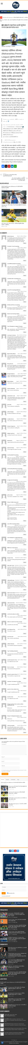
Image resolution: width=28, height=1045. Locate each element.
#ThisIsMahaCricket (8, 128)
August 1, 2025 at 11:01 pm (21, 388)
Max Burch (9, 440)
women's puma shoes (12, 674)
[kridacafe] (14, 5)
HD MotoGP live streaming (13, 304)
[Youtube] (15, 851)
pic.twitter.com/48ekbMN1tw (10, 136)
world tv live (10, 696)
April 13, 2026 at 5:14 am (21, 674)
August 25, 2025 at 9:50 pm (21, 494)
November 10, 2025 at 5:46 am (20, 557)
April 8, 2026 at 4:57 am (22, 629)
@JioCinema (10, 127)
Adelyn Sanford (10, 433)
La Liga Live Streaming (12, 480)
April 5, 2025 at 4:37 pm (22, 280)
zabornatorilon (11, 602)
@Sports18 (19, 127)
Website (3, 765)
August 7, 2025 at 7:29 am (21, 395)
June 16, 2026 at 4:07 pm (21, 706)
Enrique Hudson (11, 373)
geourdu (9, 404)
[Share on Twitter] (6, 166)
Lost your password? (6, 896)
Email (3, 761)
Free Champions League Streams (15, 326)
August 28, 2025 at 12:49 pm (21, 503)
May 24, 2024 (17, 142)
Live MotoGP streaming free (14, 278)
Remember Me (11, 893)
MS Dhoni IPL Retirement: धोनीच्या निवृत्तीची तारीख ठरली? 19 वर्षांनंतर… (16, 994)
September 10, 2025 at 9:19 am (20, 539)
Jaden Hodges (10, 411)
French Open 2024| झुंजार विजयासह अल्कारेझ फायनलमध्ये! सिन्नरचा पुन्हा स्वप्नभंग (17, 932)
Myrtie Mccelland (11, 353)
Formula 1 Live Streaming (13, 246)
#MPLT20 (5, 130)
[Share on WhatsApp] (15, 166)
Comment (4, 744)
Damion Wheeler (11, 388)
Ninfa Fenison (10, 236)
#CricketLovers (7, 132)
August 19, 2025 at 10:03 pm (21, 456)
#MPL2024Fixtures (8, 134)
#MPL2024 (20, 128)
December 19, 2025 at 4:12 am (20, 592)
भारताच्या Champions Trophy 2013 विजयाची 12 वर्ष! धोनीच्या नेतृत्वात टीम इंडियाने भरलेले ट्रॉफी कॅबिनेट (17, 939)
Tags (18, 779)
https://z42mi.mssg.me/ (12, 502)
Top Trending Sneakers (12, 651)
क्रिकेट (5, 19)
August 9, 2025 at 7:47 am (21, 426)
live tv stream (10, 667)
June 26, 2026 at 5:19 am (21, 725)
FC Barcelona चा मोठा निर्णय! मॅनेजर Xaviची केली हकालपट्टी (10, 174)
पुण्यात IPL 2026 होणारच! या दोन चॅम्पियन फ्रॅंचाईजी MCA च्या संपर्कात (16, 967)
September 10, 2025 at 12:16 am (20, 525)
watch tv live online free (13, 689)
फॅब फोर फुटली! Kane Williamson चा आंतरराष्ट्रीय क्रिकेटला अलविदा (13, 782)
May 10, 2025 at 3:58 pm (22, 315)
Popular (7, 779)
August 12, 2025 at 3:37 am (21, 440)
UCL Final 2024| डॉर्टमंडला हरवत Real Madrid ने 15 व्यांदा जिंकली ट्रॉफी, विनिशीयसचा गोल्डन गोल (16, 961)
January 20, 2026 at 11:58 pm (21, 602)
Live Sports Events (11, 335)
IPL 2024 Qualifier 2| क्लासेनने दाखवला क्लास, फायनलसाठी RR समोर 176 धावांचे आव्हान (18, 179)
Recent (2, 779)
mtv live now (10, 636)
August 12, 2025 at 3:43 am (21, 447)
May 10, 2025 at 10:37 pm (21, 335)
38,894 (16, 917)
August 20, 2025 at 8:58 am (21, 481)
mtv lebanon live (11, 629)
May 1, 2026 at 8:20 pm (22, 690)
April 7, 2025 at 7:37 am (22, 291)
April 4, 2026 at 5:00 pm (22, 623)
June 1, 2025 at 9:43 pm (22, 353)
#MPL (15, 128)
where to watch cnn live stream (14, 621)
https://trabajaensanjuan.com (14, 715)
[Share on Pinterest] (9, 166)
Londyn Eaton (10, 419)
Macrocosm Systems (14, 1043)
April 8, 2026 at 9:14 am (22, 636)
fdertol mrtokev (11, 592)
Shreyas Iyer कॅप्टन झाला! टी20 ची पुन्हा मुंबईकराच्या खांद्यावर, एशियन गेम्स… (16, 988)
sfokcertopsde (10, 725)
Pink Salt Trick (10, 565)
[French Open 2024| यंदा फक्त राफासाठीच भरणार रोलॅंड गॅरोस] (3, 921)
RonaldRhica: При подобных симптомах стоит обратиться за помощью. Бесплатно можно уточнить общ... (15, 1020)
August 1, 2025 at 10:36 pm (21, 381)
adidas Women (10, 643)
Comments (13, 779)
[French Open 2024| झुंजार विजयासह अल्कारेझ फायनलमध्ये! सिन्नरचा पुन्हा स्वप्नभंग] (3, 933)
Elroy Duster (10, 363)
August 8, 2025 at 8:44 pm (21, 418)
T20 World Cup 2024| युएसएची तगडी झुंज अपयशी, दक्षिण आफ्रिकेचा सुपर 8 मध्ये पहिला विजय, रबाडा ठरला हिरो (17, 927)
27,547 (16, 929)
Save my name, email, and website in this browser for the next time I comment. (14, 771)
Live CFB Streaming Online (13, 523)
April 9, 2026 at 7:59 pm (22, 659)
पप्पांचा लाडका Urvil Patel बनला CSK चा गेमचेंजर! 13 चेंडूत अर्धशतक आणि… (16, 999)
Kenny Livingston (11, 426)
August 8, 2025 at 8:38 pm (21, 411)
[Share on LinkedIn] (12, 166)
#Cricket (19, 130)
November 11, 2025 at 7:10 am (20, 580)
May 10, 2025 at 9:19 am (22, 306)
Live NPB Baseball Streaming (14, 263)
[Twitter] (13, 851)
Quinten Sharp (10, 447)
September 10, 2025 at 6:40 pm (20, 549)
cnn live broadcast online (13, 614)
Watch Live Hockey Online (13, 313)
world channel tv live (12, 659)
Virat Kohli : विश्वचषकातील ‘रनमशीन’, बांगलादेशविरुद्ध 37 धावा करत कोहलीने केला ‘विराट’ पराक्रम (16, 914)
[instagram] (18, 851)
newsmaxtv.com (11, 395)
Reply (25, 243)
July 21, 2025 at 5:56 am (22, 373)
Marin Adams (10, 381)
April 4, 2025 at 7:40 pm (22, 247)
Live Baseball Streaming (12, 454)
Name (3, 756)
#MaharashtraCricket (17, 132)
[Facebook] (10, 851)
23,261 (16, 941)
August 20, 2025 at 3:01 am (21, 470)
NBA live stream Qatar (12, 547)
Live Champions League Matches (14, 537)
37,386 (16, 922)
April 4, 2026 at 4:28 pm (22, 615)
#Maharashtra (12, 130)
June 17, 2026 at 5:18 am (21, 717)
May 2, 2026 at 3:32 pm (22, 696)
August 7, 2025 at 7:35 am (21, 404)
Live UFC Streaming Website (13, 289)
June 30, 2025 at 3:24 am (21, 363)
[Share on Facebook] (3, 166)
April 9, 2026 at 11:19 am (21, 643)
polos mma (9, 494)
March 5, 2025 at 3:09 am (21, 236)
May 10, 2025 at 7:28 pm (22, 327)
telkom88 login (10, 580)
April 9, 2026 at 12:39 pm (21, 652)
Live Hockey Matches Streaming (14, 468)
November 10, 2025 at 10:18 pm (20, 565)
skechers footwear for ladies (14, 681)
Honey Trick (10, 557)
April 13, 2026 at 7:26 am (21, 682)
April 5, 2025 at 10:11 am (21, 265)
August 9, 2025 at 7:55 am (21, 433)
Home (2, 19)
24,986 (16, 934)
